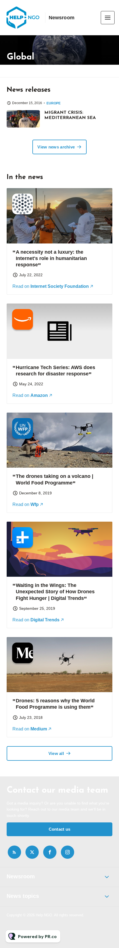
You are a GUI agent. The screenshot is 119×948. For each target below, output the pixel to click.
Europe (53, 103)
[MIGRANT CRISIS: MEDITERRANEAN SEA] (23, 119)
